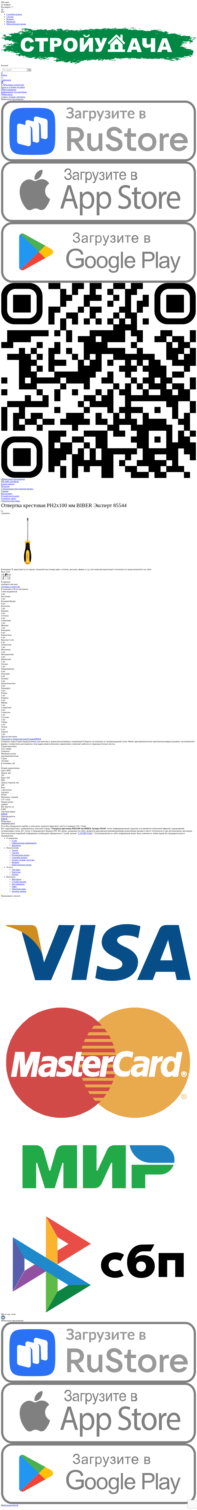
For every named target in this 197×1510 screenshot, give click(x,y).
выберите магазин (9, 584)
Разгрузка (16, 872)
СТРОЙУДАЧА (85, 833)
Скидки (10, 17)
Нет (3, 12)
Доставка (16, 869)
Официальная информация (24, 843)
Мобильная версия (9, 1505)
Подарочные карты (20, 855)
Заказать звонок (19, 891)
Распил (15, 874)
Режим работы (7, 484)
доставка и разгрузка (10, 587)
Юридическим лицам (16, 24)
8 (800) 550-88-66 (11, 481)
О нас (14, 840)
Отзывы (31, 739)
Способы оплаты (14, 14)
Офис (14, 886)
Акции (15, 850)
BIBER (38, 739)
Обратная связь (19, 889)
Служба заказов (19, 882)
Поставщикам (18, 884)
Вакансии (10, 21)
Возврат (10, 19)
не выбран (6, 4)
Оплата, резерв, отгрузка (23, 860)
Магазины (16, 879)
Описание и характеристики (14, 739)
